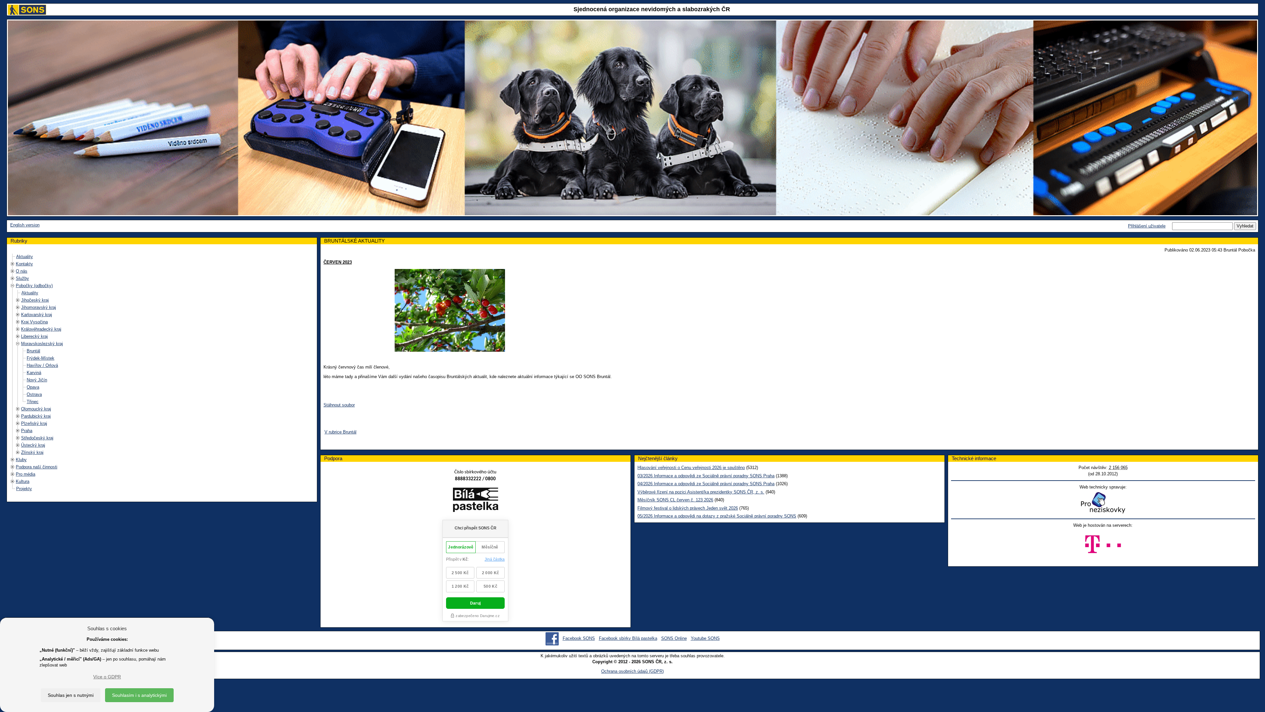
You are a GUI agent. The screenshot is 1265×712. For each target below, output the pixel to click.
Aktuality (24, 256)
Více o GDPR (107, 676)
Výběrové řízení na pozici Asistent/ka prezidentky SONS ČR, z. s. (700, 491)
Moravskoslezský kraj (42, 343)
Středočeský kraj (37, 437)
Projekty (24, 488)
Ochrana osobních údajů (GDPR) (632, 671)
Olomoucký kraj (36, 408)
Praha (26, 430)
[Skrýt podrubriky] (12, 285)
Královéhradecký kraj (41, 329)
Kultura (22, 481)
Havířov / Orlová (42, 365)
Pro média (25, 474)
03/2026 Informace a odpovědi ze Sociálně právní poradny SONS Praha (705, 475)
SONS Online (674, 638)
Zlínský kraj (32, 452)
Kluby (21, 459)
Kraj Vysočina (34, 321)
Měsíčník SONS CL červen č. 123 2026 (675, 499)
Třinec (33, 401)
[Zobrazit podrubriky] (12, 263)
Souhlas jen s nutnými (71, 695)
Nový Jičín (37, 379)
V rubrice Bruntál (340, 432)
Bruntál (33, 350)
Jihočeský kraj (35, 300)
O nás (21, 271)
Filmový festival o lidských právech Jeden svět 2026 (687, 508)
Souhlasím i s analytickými (139, 695)
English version (25, 224)
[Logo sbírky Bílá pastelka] (475, 500)
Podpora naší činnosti (36, 466)
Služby (22, 278)
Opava (33, 387)
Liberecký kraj (34, 336)
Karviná (34, 372)
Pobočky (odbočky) (34, 285)
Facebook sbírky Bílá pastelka (628, 638)
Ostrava (34, 394)
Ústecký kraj (33, 445)
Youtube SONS (705, 638)
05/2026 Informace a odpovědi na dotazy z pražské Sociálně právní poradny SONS (716, 516)
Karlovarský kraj (36, 314)
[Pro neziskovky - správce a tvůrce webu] (1103, 502)
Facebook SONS (579, 638)
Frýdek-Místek (40, 358)
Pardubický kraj (36, 416)
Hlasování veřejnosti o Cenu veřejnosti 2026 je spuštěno (691, 467)
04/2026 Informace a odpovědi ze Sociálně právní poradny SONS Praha (705, 483)
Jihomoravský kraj (38, 307)
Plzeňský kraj (34, 423)
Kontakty (24, 263)
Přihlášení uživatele (1147, 225)
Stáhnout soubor (339, 404)
